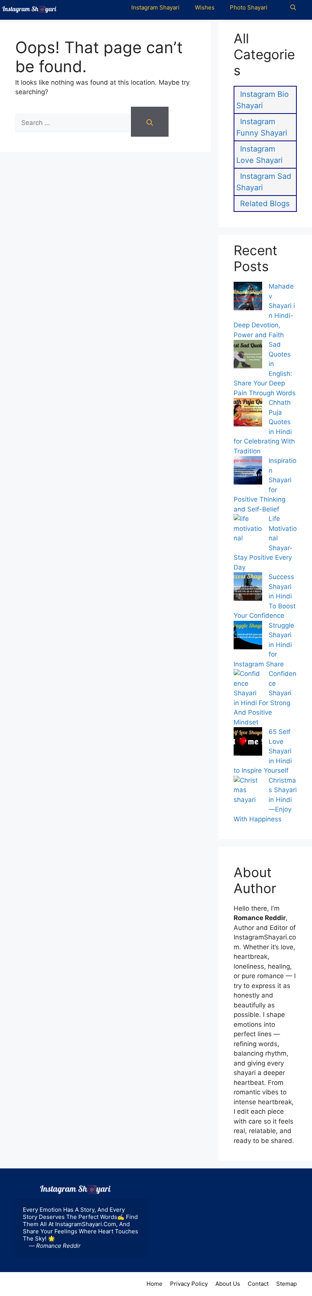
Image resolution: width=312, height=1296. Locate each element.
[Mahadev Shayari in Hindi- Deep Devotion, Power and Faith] (248, 297)
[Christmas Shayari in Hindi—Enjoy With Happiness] (248, 795)
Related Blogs (265, 203)
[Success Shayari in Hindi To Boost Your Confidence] (248, 588)
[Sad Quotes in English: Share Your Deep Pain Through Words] (248, 355)
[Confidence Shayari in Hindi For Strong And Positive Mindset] (248, 683)
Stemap (286, 1283)
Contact (258, 1283)
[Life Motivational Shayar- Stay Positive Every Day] (248, 533)
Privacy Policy (189, 1283)
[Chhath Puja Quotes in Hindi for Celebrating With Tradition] (248, 413)
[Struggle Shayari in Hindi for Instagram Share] (248, 636)
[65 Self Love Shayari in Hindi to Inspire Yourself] (248, 743)
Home (154, 1283)
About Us (227, 1283)
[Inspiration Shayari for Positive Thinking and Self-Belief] (248, 472)
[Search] (150, 122)
